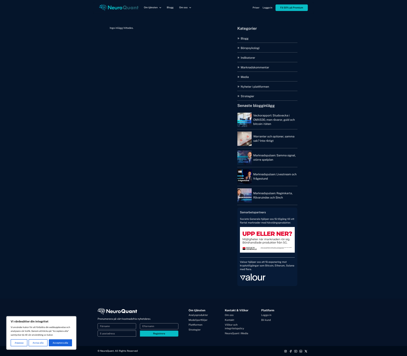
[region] (41, 333)
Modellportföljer (198, 319)
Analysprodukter (198, 315)
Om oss (229, 315)
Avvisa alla (38, 343)
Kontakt (229, 319)
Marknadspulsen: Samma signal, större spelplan (274, 157)
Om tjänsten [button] (151, 7)
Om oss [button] (183, 7)
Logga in (267, 7)
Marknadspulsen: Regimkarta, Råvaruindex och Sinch (273, 195)
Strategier (247, 96)
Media (245, 77)
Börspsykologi (250, 48)
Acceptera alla (60, 343)
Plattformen (195, 324)
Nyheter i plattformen (255, 86)
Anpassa (19, 343)
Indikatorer (248, 57)
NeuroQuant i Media (236, 333)
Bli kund (266, 319)
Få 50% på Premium (291, 7)
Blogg (170, 7)
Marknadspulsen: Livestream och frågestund (275, 176)
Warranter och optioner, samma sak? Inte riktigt (273, 138)
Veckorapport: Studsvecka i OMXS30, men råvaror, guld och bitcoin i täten (274, 120)
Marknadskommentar (255, 67)
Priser (256, 7)
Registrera (159, 333)
